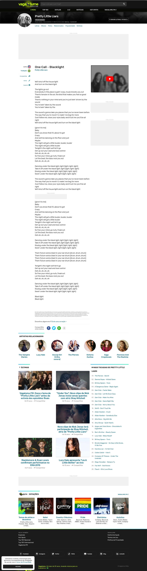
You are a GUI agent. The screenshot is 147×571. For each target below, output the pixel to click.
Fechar (18, 566)
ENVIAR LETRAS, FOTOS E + (119, 19)
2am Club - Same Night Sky (104, 401)
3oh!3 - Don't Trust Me (102, 408)
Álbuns (43, 26)
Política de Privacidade (116, 540)
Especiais (21, 535)
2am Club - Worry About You (105, 405)
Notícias (80, 10)
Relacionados (59, 26)
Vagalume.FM (110, 10)
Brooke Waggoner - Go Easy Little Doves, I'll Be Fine (109, 444)
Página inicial (38, 22)
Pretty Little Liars (46, 16)
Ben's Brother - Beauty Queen (105, 432)
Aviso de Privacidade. (24, 562)
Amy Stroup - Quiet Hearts (104, 423)
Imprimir (26, 85)
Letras (37, 26)
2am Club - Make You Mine (104, 397)
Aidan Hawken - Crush (102, 412)
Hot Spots (94, 10)
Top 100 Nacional (24, 540)
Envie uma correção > (59, 321)
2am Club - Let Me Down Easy (105, 394)
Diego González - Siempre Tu (105, 462)
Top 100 (45, 10)
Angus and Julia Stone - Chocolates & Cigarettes (108, 427)
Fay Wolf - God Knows (102, 466)
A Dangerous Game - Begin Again (106, 387)
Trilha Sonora (39, 20)
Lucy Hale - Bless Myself (103, 436)
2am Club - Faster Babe (103, 390)
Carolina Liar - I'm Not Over (104, 449)
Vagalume (28, 4)
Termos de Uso (113, 537)
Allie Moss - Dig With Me (103, 419)
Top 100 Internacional (26, 542)
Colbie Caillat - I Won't (102, 452)
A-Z (69, 10)
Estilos (58, 10)
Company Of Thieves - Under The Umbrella (106, 457)
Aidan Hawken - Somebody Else (106, 415)
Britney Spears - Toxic (102, 383)
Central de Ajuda (113, 535)
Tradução (24, 71)
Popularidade (70, 26)
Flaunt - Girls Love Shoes (103, 469)
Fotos (50, 26)
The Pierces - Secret (102, 376)
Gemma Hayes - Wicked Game (105, 379)
